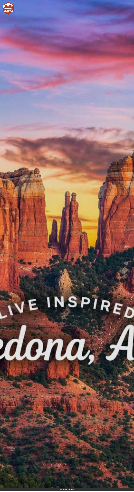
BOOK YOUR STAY (63, 489)
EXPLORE (71, 489)
